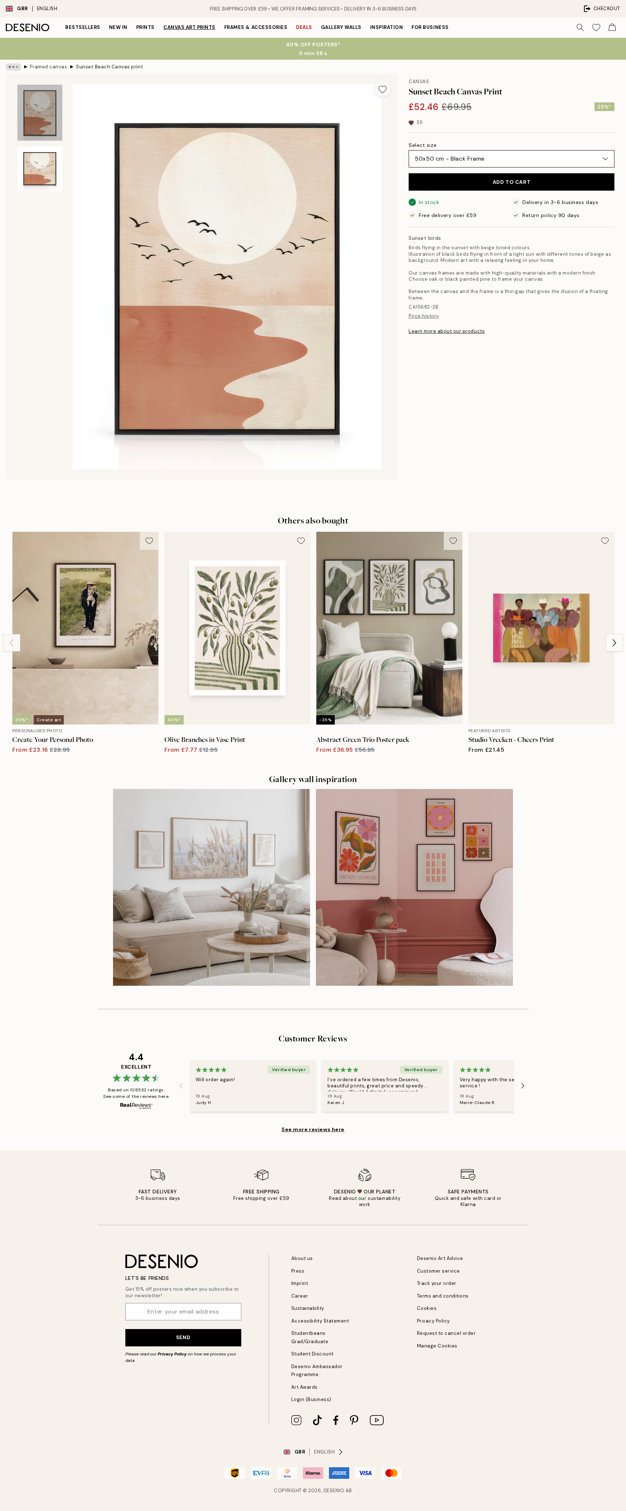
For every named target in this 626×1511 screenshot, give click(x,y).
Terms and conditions (443, 1296)
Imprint (299, 1283)
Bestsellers (82, 27)
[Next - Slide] (614, 642)
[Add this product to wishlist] (382, 88)
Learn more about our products (447, 331)
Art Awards (304, 1387)
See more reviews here (313, 1129)
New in (118, 27)
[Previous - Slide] (11, 642)
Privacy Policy (172, 1354)
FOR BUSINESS (430, 27)
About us (302, 1258)
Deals (304, 27)
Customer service (438, 1271)
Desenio (334, 1490)
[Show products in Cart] (612, 27)
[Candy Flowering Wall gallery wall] (414, 887)
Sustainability (307, 1308)
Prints (145, 27)
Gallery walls (341, 27)
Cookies (427, 1308)
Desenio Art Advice (440, 1258)
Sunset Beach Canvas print (109, 67)
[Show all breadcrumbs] (13, 67)
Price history (424, 316)
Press (298, 1271)
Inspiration (386, 27)
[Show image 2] (39, 169)
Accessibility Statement (320, 1321)
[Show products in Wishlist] (596, 27)
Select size (423, 145)
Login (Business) (311, 1399)
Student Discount (312, 1354)
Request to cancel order (446, 1333)
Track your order (436, 1283)
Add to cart (511, 182)
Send (183, 1337)
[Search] (580, 27)
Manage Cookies (437, 1346)
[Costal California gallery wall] (211, 887)
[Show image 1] (39, 113)
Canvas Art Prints (189, 27)
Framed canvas (48, 67)
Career (299, 1296)
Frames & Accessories (255, 27)
